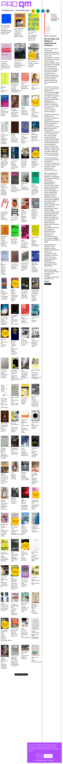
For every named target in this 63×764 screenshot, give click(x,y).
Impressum (51, 760)
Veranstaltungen (23, 10)
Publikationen (8, 10)
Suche (38, 11)
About (33, 11)
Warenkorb (43, 11)
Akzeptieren (48, 756)
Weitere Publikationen (21, 674)
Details (39, 756)
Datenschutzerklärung (40, 760)
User (48, 11)
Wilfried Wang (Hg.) (50, 36)
